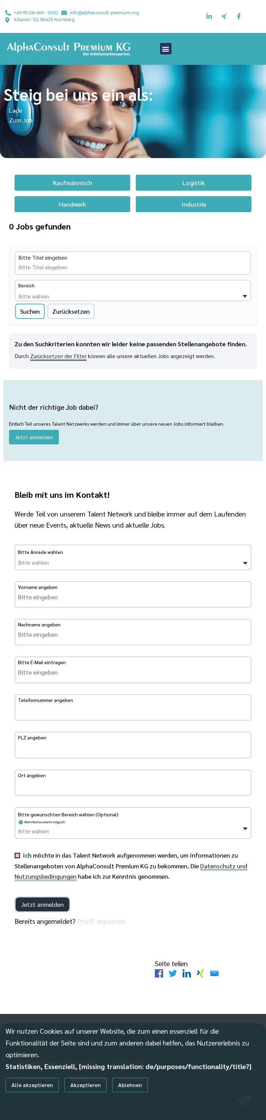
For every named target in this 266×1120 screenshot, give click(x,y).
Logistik (194, 182)
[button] (165, 48)
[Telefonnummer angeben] (133, 710)
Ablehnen (130, 1084)
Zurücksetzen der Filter (58, 355)
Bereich (26, 285)
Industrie (193, 204)
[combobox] (71, 267)
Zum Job (21, 120)
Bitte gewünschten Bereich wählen (68, 814)
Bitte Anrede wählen (40, 552)
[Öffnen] (245, 296)
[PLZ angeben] (133, 747)
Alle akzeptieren (32, 1084)
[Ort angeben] (133, 785)
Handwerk (72, 204)
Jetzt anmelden (34, 437)
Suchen (30, 311)
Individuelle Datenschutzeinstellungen (41, 1103)
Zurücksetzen (71, 311)
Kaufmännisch (72, 182)
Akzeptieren (85, 1084)
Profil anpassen (101, 921)
